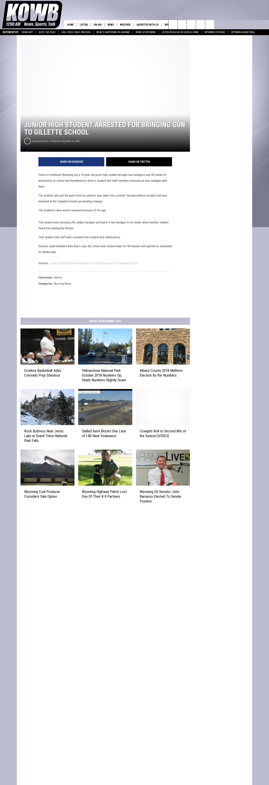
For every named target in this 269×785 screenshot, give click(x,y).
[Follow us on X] (200, 24)
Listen (84, 24)
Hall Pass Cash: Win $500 (76, 32)
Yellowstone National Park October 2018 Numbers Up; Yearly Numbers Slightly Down (104, 375)
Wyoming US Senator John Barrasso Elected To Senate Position (160, 496)
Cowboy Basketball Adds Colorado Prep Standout (42, 372)
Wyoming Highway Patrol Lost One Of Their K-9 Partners (104, 494)
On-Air (98, 24)
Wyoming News (62, 283)
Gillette (58, 277)
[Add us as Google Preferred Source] (182, 24)
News (111, 24)
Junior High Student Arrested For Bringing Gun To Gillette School (94, 263)
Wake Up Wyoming (146, 32)
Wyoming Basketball (243, 32)
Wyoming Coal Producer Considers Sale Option (42, 494)
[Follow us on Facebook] (191, 24)
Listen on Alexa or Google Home (180, 32)
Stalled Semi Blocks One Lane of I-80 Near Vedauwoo (104, 433)
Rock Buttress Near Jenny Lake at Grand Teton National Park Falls (45, 436)
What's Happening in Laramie (113, 32)
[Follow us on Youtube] (209, 24)
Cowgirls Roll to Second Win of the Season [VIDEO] (163, 433)
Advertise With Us (148, 24)
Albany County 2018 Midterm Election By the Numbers (161, 372)
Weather (125, 24)
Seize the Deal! (47, 32)
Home (70, 24)
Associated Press (40, 141)
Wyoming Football (214, 32)
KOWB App (27, 32)
